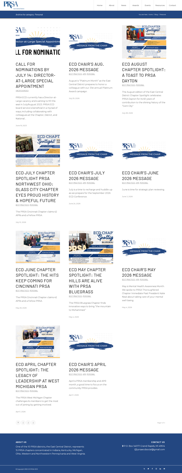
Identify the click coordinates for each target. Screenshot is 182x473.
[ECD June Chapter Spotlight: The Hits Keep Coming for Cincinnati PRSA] (38, 247)
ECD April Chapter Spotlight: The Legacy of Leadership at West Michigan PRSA (37, 375)
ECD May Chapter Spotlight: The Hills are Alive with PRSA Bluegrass (87, 280)
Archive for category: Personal (29, 14)
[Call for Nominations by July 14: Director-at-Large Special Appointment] (38, 41)
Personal (91, 74)
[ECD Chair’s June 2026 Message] (144, 150)
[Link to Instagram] (156, 469)
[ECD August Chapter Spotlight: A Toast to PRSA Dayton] (144, 41)
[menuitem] (100, 5)
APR (84, 74)
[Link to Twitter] (148, 469)
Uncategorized (22, 91)
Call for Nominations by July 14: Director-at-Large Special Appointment (35, 75)
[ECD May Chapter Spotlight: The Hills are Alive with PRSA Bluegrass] (91, 247)
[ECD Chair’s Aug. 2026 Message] (91, 41)
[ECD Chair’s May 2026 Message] (144, 247)
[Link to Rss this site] (144, 469)
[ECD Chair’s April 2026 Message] (91, 342)
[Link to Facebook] (152, 469)
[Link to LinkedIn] (160, 469)
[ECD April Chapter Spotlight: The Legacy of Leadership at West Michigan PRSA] (38, 342)
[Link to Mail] (164, 469)
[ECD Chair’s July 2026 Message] (91, 150)
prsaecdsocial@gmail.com (151, 449)
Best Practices (75, 74)
